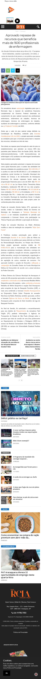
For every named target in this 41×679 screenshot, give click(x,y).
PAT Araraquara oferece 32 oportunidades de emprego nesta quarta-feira (17, 575)
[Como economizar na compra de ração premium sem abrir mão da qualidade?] (20, 522)
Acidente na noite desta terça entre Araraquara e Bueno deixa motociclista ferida (32, 344)
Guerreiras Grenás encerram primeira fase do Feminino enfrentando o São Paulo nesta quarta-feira (33, 372)
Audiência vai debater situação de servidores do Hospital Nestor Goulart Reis (10, 343)
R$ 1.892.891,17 (34, 169)
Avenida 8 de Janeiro (18, 237)
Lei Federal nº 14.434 (10, 126)
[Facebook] (3, 70)
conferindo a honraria (33, 283)
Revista (24, 602)
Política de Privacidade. (14, 668)
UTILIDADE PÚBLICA (8, 546)
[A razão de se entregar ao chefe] (6, 480)
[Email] (18, 70)
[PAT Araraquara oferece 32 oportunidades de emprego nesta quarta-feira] (20, 559)
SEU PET (5, 509)
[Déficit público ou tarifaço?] (20, 403)
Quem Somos (9, 602)
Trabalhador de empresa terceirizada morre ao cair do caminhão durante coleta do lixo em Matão (7, 372)
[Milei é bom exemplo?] (6, 444)
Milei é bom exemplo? (21, 441)
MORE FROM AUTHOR (27, 356)
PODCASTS (6, 452)
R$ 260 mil (15, 192)
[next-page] (22, 380)
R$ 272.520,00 (33, 189)
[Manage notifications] (36, 674)
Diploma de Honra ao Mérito (19, 298)
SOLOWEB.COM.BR (28, 616)
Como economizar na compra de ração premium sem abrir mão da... (20, 536)
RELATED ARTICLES (12, 356)
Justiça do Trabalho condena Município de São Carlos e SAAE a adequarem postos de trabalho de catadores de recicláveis (20, 372)
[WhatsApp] (8, 70)
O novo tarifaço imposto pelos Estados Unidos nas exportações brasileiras (25, 432)
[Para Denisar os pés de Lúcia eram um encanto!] (6, 500)
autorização (20, 108)
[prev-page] (19, 380)
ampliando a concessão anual (11, 280)
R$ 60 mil (8, 184)
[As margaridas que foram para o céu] (6, 470)
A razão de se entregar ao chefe (25, 477)
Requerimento (21, 311)
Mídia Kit (17, 602)
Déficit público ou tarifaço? (14, 418)
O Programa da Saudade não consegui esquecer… (23, 458)
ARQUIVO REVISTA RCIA (11, 645)
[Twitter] (13, 70)
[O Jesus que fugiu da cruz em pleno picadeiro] (6, 490)
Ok (7, 673)
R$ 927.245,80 (11, 189)
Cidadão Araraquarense (32, 291)
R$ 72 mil (35, 192)
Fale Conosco (31, 602)
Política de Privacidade (20, 632)
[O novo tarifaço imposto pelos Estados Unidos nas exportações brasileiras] (6, 433)
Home (17, 31)
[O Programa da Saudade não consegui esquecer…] (6, 460)
